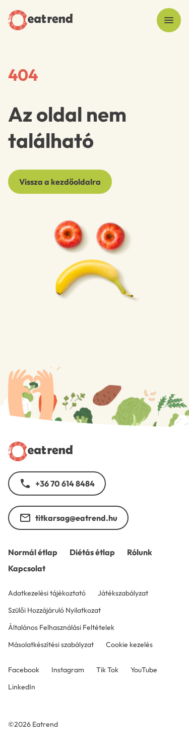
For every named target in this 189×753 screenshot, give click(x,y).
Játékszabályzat (123, 593)
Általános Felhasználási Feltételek (61, 627)
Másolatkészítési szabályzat (51, 644)
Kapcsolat (26, 568)
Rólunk (139, 552)
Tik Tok (107, 669)
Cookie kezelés (129, 644)
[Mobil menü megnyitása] (169, 20)
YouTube (144, 669)
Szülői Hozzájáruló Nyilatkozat (54, 610)
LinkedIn (21, 686)
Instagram (67, 669)
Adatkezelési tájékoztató (47, 593)
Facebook (23, 669)
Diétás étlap (92, 552)
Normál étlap (32, 552)
